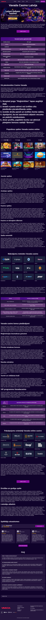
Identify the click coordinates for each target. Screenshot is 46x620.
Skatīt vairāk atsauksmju (23, 545)
